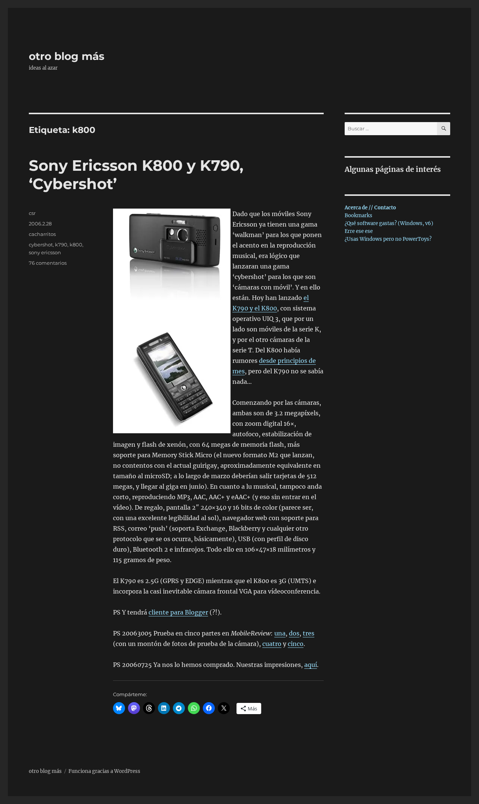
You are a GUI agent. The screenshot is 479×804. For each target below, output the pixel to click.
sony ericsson (45, 252)
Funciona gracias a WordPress (104, 771)
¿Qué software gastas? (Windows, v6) (389, 223)
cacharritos (42, 234)
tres (308, 633)
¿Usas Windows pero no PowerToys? (388, 239)
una (280, 633)
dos (294, 633)
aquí (310, 664)
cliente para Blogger (178, 612)
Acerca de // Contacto (370, 207)
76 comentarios (48, 263)
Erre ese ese (359, 231)
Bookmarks (358, 215)
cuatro (271, 643)
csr (32, 213)
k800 (76, 245)
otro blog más (66, 56)
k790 (61, 245)
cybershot (41, 245)
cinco (295, 643)
